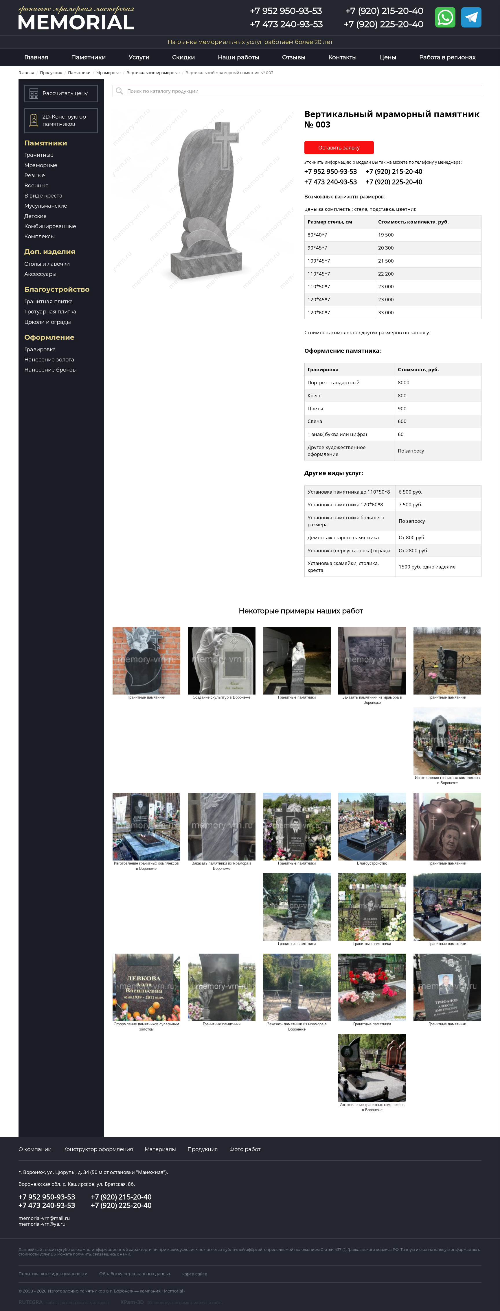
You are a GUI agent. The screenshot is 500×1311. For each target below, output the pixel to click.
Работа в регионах (447, 57)
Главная (36, 57)
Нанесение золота (49, 360)
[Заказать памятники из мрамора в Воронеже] (372, 660)
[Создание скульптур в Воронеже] (221, 660)
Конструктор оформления (98, 1149)
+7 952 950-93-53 (286, 10)
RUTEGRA (64, 1302)
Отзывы (294, 57)
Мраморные (40, 165)
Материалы (160, 1149)
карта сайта (194, 1274)
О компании (35, 1149)
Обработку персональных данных (135, 1273)
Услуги (139, 57)
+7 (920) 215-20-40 (384, 10)
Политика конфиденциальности (53, 1273)
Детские (35, 216)
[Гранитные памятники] (146, 660)
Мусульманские (45, 206)
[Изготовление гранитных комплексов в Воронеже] (447, 740)
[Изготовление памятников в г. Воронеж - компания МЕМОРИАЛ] (76, 17)
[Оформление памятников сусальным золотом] (146, 987)
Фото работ (245, 1149)
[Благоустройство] (372, 826)
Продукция (203, 1149)
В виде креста (43, 196)
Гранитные (39, 155)
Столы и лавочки (47, 264)
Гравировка (40, 349)
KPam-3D (171, 1302)
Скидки (183, 57)
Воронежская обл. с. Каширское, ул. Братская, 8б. (77, 1184)
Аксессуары (40, 274)
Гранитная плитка (48, 301)
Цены (387, 57)
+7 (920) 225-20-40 (384, 24)
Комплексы (39, 236)
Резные (34, 175)
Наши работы (238, 57)
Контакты (342, 57)
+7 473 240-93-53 (286, 24)
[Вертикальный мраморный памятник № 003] (203, 198)
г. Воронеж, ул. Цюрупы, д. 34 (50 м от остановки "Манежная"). (93, 1172)
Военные (36, 185)
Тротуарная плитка (50, 312)
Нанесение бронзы (50, 370)
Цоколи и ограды (47, 322)
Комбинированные (50, 226)
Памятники (88, 57)
